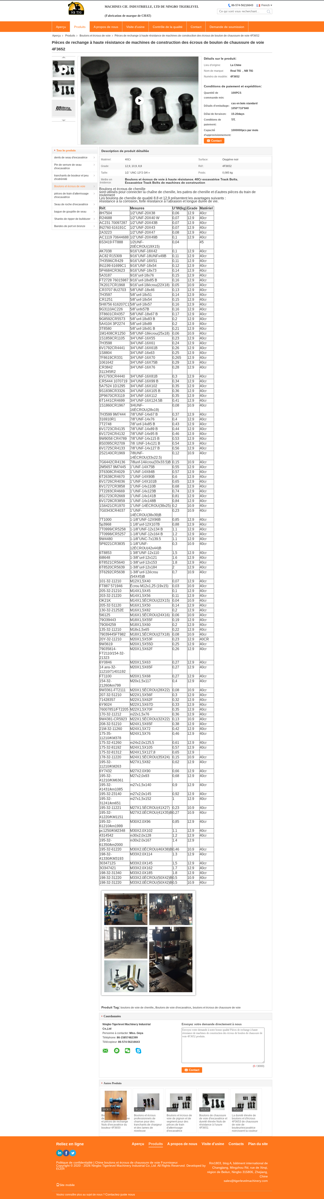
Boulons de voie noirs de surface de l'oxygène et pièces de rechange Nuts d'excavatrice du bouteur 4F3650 (115, 1121)
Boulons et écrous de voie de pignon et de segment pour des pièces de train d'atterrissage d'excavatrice (179, 1123)
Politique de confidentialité (74, 1162)
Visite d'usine (135, 27)
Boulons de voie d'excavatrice (173, 1007)
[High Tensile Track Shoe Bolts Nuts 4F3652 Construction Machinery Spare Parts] (139, 100)
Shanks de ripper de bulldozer (72, 218)
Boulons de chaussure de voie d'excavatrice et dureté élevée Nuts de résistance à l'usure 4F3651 (213, 1121)
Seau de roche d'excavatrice (71, 204)
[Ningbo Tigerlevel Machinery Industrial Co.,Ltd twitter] (72, 1153)
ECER (60, 1168)
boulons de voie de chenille (137, 1007)
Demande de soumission (227, 27)
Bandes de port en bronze (69, 226)
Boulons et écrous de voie (95, 35)
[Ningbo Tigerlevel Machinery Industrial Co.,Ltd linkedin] (59, 1153)
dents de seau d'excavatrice (71, 157)
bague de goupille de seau (70, 211)
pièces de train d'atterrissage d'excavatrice (71, 195)
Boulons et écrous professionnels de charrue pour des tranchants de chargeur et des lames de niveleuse (148, 1123)
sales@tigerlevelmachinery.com (246, 1180)
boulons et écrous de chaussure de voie (217, 1007)
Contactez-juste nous (120, 1194)
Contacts (236, 1144)
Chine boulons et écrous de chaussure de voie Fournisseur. (136, 1162)
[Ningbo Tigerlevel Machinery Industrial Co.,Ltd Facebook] (66, 1153)
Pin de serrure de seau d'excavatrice (68, 166)
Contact (196, 27)
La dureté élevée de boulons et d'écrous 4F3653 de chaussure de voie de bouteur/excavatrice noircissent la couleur (245, 1123)
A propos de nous (106, 27)
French (265, 5)
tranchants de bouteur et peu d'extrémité (71, 177)
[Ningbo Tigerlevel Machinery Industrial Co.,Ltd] (76, 8)
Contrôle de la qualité (167, 27)
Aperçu (61, 27)
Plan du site (258, 1144)
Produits (80, 27)
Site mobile (67, 1185)
